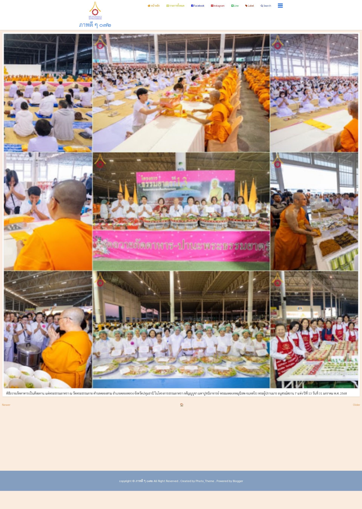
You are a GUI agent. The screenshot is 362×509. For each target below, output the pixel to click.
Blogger (238, 481)
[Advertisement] (181, 438)
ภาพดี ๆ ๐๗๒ (95, 24)
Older (356, 405)
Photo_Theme (205, 481)
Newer (6, 405)
